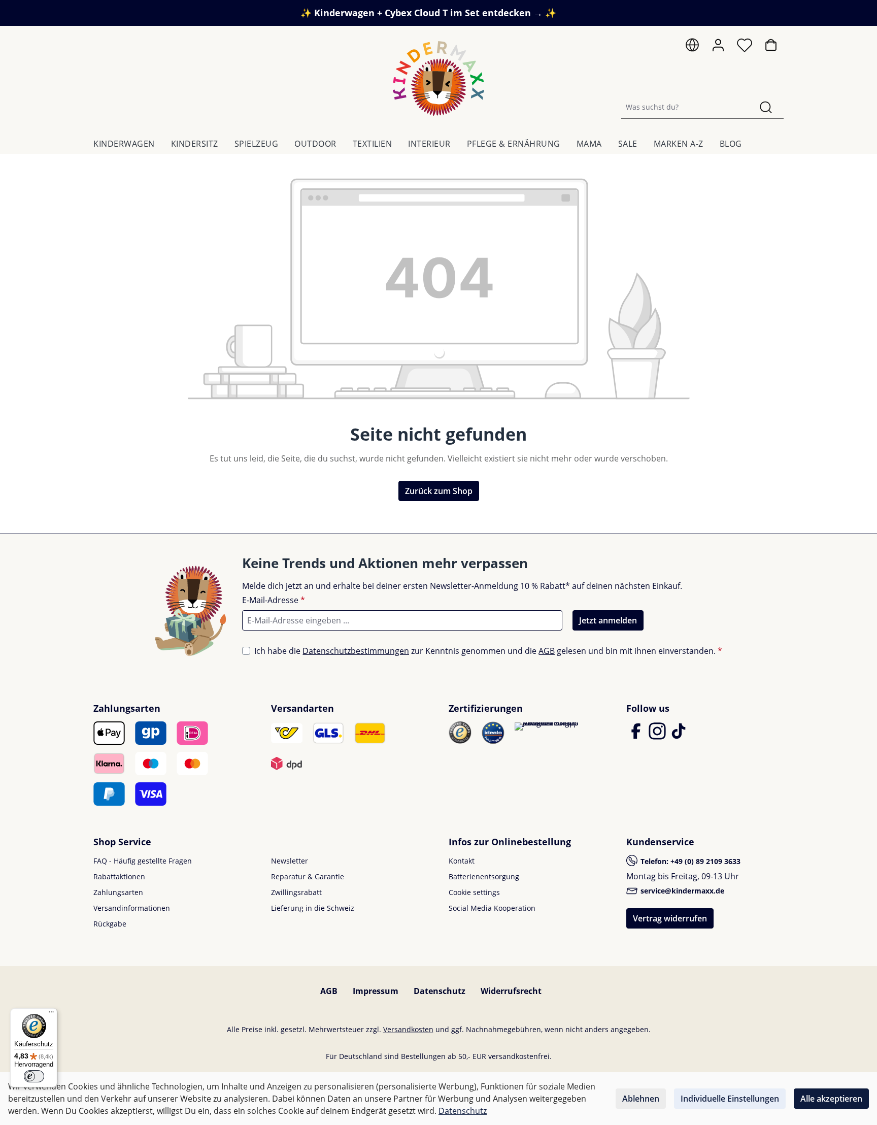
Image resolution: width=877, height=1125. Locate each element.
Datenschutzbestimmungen (355, 650)
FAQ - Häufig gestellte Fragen (142, 861)
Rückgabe (109, 924)
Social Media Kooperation (492, 908)
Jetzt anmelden (608, 620)
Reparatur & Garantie (307, 876)
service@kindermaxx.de (681, 891)
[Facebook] (637, 735)
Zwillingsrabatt (296, 892)
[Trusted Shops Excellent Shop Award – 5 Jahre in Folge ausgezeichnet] (547, 726)
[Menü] (51, 1014)
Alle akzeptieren (831, 1098)
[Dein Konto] (718, 45)
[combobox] (685, 106)
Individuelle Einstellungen (730, 1098)
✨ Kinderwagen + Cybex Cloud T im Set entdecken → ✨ (428, 13)
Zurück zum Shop (439, 491)
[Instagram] (658, 735)
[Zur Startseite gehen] (438, 78)
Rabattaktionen (119, 876)
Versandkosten (408, 1029)
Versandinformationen (131, 908)
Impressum (375, 991)
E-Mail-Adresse (273, 600)
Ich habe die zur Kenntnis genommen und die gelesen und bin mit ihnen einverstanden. (488, 650)
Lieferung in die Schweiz (312, 908)
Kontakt (462, 861)
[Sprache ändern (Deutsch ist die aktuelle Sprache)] (692, 47)
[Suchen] (766, 106)
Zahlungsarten (118, 892)
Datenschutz (439, 991)
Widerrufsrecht (511, 991)
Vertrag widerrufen (670, 918)
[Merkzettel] (744, 47)
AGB (546, 650)
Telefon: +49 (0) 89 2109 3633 (689, 861)
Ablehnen (640, 1098)
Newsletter (289, 861)
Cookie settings (474, 892)
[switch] (34, 1076)
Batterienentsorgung (484, 876)
